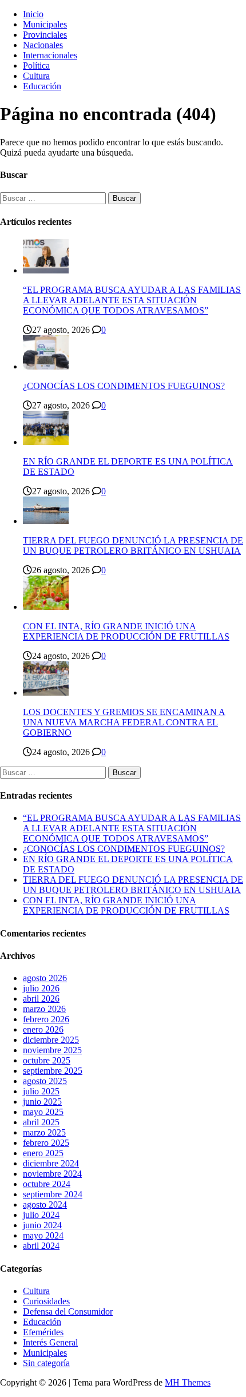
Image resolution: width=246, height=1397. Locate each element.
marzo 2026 (44, 1009)
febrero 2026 (46, 1019)
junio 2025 (42, 1101)
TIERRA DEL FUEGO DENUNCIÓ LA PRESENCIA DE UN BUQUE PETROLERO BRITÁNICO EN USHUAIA (133, 545)
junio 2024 (42, 1225)
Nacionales (43, 45)
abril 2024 (41, 1246)
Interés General (50, 1342)
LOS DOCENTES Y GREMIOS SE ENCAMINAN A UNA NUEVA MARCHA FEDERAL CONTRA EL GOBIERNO (124, 722)
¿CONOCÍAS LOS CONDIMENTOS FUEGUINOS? (124, 386)
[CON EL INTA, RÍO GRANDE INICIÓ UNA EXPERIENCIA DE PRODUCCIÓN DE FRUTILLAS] (46, 607)
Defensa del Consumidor (68, 1311)
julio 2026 (41, 988)
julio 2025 (41, 1091)
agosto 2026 (45, 978)
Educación (42, 86)
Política (36, 65)
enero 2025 (43, 1153)
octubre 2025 (46, 1060)
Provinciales (45, 34)
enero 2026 (43, 1029)
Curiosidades (46, 1301)
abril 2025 (41, 1122)
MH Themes (188, 1382)
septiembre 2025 (52, 1070)
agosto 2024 (45, 1204)
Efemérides (43, 1332)
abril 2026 (41, 998)
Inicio (33, 14)
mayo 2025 (43, 1112)
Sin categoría (46, 1363)
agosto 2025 (45, 1081)
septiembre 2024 (52, 1194)
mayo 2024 (43, 1235)
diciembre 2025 (51, 1040)
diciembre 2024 (51, 1163)
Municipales (45, 24)
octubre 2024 (46, 1184)
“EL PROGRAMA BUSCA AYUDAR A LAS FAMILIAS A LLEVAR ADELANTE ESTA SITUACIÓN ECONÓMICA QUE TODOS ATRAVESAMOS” (132, 300)
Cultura (36, 76)
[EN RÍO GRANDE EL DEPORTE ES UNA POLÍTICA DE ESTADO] (46, 442)
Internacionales (50, 55)
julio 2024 (41, 1215)
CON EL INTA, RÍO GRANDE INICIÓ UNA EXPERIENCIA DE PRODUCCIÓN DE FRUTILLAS (126, 631)
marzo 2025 (44, 1132)
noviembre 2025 (52, 1050)
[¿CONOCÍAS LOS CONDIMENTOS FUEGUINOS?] (46, 366)
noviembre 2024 (52, 1173)
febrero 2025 (46, 1143)
